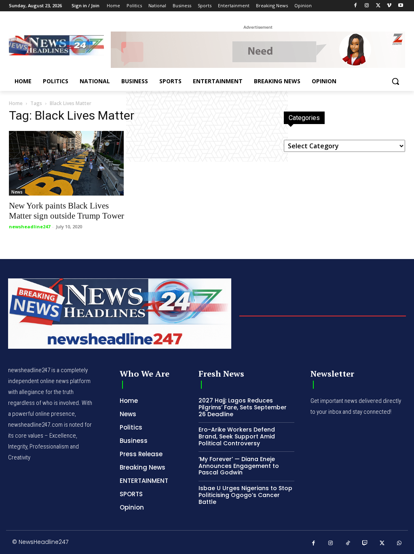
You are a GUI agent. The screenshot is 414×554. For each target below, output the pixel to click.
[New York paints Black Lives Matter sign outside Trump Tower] (69, 163)
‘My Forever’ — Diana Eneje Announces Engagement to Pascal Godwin (239, 466)
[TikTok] (348, 543)
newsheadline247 (29, 226)
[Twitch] (365, 543)
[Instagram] (367, 6)
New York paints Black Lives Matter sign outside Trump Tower (66, 211)
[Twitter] (378, 6)
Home (16, 103)
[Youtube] (400, 6)
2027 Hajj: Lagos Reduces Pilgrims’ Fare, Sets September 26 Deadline (243, 407)
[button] (395, 81)
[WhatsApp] (399, 543)
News (17, 192)
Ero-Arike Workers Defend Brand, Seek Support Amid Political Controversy (237, 436)
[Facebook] (355, 6)
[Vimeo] (389, 6)
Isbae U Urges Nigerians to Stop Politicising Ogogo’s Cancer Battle (245, 495)
